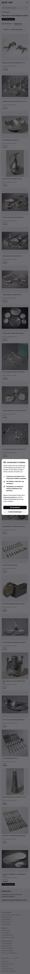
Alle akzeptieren (15, 507)
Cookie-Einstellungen (15, 512)
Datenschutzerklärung (10, 497)
